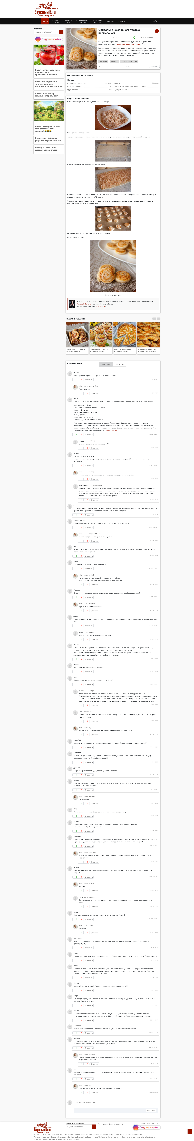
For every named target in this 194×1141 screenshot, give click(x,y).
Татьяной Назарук (84, 304)
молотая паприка (74, 86)
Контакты (121, 21)
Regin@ (91, 575)
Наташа (92, 796)
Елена (91, 926)
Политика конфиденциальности (110, 1124)
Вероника (92, 852)
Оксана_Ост (93, 386)
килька (91, 472)
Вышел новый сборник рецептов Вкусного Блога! (48, 139)
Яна (90, 1085)
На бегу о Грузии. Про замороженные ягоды (46, 148)
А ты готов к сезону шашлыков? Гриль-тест (46, 94)
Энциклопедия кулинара (82, 21)
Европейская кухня (129, 61)
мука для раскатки (121, 90)
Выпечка (103, 61)
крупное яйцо (72, 90)
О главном (109, 21)
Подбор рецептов (55, 21)
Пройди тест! (68, 21)
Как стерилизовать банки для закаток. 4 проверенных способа (47, 72)
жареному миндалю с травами (129, 44)
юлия (91, 632)
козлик (91, 883)
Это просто (100, 306)
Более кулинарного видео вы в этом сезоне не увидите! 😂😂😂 (47, 128)
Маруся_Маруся (95, 534)
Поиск (45, 21)
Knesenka (77, 1026)
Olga (92, 691)
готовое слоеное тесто (76, 83)
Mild (80, 386)
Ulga (75, 809)
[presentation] (154, 318)
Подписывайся (51, 39)
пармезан (117, 83)
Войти (155, 21)
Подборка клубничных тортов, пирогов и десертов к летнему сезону (48, 84)
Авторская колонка (97, 21)
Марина (92, 604)
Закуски (114, 61)
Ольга (92, 441)
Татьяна (92, 1054)
